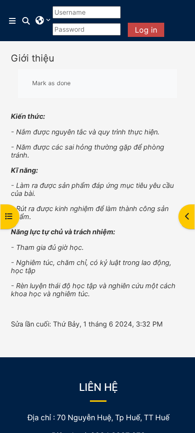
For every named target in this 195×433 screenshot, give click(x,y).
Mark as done (51, 83)
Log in (146, 30)
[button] (26, 21)
